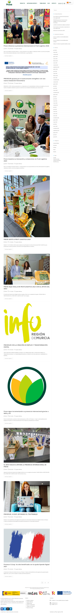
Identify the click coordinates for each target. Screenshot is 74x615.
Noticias (54, 147)
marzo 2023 (55, 90)
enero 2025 (55, 62)
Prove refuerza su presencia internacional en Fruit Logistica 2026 (26, 46)
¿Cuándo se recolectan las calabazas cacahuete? (61, 24)
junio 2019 (55, 136)
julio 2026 (55, 50)
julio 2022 (55, 96)
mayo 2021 (55, 111)
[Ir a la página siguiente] (48, 583)
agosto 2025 (55, 56)
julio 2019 (55, 134)
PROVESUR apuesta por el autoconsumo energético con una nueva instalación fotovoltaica (24, 80)
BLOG (49, 3)
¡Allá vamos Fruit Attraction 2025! (59, 30)
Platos (54, 149)
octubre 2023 (55, 81)
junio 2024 (55, 71)
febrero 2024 (55, 75)
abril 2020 (55, 124)
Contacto (51, 598)
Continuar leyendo (9, 55)
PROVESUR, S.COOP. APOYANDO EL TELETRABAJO (21, 514)
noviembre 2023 (56, 79)
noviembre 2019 (56, 128)
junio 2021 (55, 109)
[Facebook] (59, 3)
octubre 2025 (55, 54)
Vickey (54, 43)
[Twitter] (61, 3)
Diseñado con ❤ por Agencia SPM (56, 611)
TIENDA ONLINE (43, 3)
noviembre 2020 (56, 117)
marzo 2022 (55, 103)
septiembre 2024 (56, 67)
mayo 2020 (55, 122)
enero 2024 (55, 77)
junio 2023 (55, 88)
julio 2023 (55, 86)
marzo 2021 (55, 113)
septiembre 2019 (56, 130)
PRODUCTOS (22, 3)
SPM (6, 48)
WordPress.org (55, 161)
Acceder (54, 157)
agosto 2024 (55, 69)
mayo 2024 (55, 73)
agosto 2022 (55, 94)
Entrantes (55, 145)
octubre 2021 (55, 105)
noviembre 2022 (56, 92)
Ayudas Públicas (19, 48)
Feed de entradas (56, 159)
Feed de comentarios (57, 160)
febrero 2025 (55, 60)
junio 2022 (55, 98)
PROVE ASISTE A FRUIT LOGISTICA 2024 (17, 239)
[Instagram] (62, 3)
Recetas (54, 151)
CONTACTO (54, 3)
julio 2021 (55, 107)
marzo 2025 (55, 58)
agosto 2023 (55, 84)
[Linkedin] (64, 3)
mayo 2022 (55, 100)
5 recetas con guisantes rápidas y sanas (63, 43)
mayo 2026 (55, 52)
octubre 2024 (55, 65)
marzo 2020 (55, 126)
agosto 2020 (55, 119)
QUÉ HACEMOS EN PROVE (32, 3)
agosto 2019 (55, 132)
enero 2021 (55, 115)
